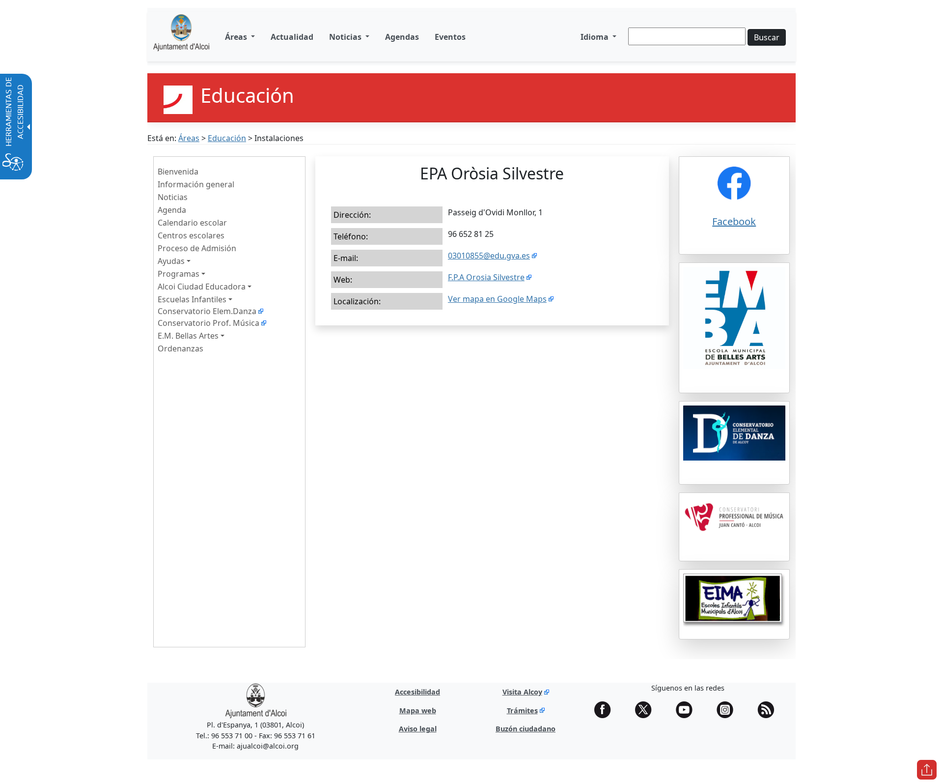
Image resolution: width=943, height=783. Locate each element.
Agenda (172, 209)
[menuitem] (292, 37)
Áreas (188, 138)
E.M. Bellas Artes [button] (188, 335)
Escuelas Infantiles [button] (192, 299)
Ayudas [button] (171, 261)
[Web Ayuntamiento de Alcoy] (181, 36)
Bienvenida (178, 171)
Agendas (402, 36)
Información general (196, 184)
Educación (227, 138)
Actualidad (292, 36)
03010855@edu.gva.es (489, 255)
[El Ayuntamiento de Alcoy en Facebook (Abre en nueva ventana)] (606, 709)
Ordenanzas (180, 348)
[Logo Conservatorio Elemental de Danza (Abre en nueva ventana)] (734, 448)
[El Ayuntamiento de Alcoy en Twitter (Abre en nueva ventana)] (647, 709)
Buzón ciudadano (525, 728)
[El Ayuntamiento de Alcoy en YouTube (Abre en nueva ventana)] (687, 709)
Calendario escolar (192, 222)
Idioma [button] (595, 36)
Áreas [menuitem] (237, 36)
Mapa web (417, 710)
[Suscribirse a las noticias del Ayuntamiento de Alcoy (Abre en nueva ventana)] (769, 709)
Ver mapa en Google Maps (497, 298)
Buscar (766, 37)
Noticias (173, 197)
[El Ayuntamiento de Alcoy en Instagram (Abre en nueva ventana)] (728, 709)
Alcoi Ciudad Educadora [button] (202, 286)
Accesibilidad (417, 691)
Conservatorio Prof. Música (208, 323)
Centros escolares (191, 235)
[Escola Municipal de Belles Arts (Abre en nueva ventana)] (734, 333)
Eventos (450, 36)
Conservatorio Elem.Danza (207, 311)
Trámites (522, 710)
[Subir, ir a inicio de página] (927, 769)
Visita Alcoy (522, 691)
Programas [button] (178, 273)
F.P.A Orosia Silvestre (486, 277)
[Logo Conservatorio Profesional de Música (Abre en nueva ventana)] (734, 533)
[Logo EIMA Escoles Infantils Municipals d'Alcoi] (734, 604)
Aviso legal (418, 728)
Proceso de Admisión (197, 248)
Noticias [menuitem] (346, 36)
